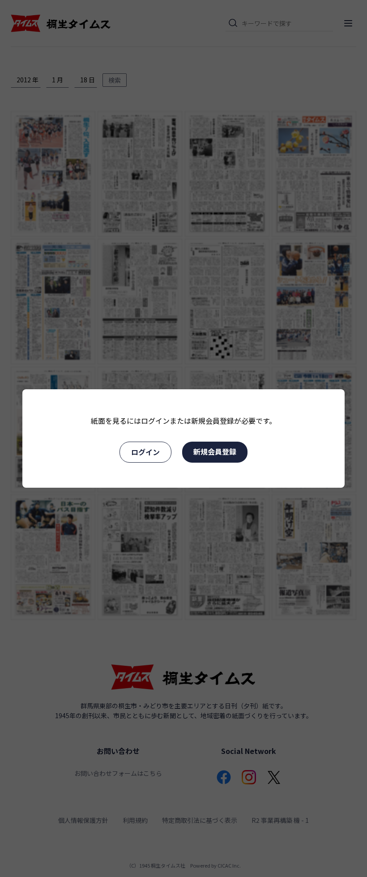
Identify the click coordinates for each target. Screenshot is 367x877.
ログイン (145, 452)
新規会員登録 (214, 451)
